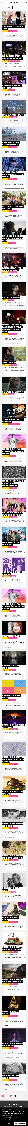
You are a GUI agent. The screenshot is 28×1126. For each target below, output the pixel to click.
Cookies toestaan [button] (20, 1123)
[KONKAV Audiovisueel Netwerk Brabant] (14, 1105)
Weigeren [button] (8, 1123)
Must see (12, 738)
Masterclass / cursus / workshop (11, 343)
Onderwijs (18, 343)
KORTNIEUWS (22, 188)
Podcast (6, 1089)
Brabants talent (8, 188)
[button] (21, 2)
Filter (8, 8)
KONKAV (13, 3)
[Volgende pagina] (25, 1096)
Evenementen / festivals (15, 188)
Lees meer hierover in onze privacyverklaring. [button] (10, 1118)
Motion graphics (7, 738)
